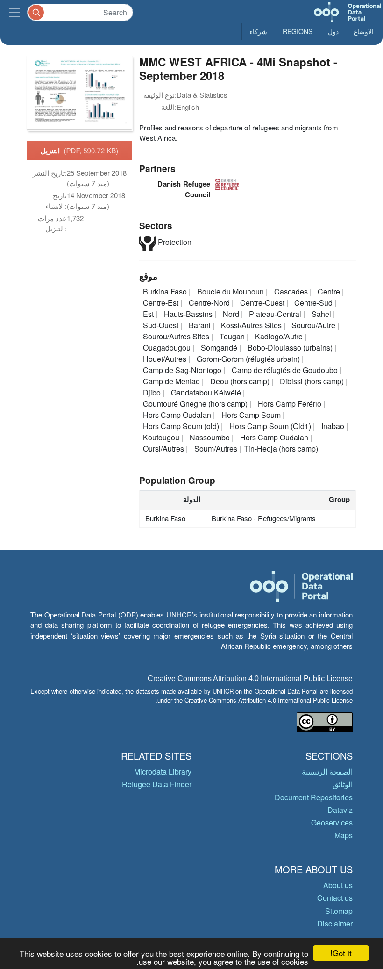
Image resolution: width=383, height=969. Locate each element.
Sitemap (339, 910)
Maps (343, 835)
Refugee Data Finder (157, 784)
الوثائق (343, 784)
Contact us (335, 897)
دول (333, 31)
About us (338, 885)
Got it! (341, 953)
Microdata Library (163, 771)
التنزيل (80, 150)
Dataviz (340, 809)
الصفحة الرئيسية (327, 771)
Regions (297, 31)
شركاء (258, 31)
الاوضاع (364, 31)
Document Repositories (314, 797)
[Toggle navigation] (14, 12)
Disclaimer (335, 923)
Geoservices (332, 822)
